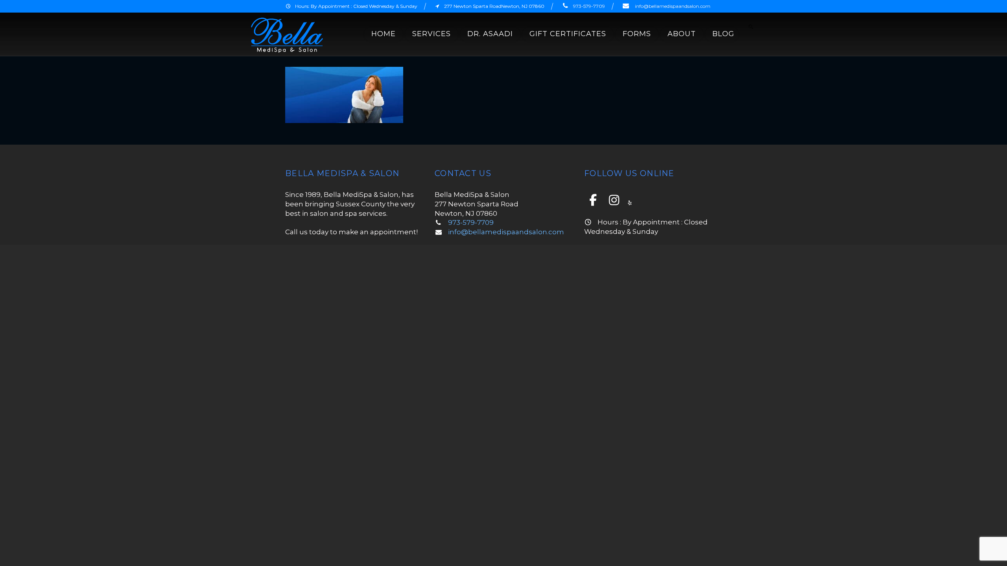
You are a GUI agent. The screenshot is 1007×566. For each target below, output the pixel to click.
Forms (637, 33)
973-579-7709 (589, 6)
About (682, 33)
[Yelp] (630, 202)
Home (383, 33)
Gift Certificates (567, 33)
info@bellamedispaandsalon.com (672, 6)
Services (431, 33)
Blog (723, 33)
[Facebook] (594, 200)
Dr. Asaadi (490, 33)
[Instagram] (615, 200)
